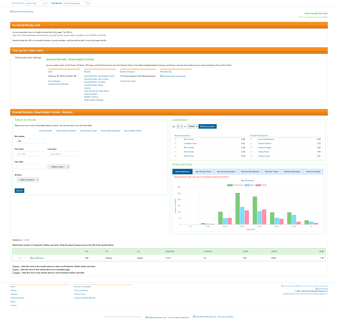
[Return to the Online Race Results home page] (21, 11)
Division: (18, 175)
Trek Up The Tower (128, 81)
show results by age (88, 131)
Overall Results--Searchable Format (99, 76)
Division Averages (292, 171)
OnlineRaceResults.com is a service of (305, 294)
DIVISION (170, 251)
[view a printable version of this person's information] (33, 258)
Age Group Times (203, 171)
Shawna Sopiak (264, 147)
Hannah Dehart (264, 143)
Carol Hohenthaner (266, 139)
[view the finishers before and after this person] (40, 258)
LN (138, 251)
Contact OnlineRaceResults (84, 298)
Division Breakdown (250, 171)
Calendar (14, 294)
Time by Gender (313, 171)
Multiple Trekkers (91, 97)
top (173, 126)
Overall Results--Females (94, 82)
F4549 (168, 258)
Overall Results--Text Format (96, 79)
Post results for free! (316, 13)
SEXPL (274, 251)
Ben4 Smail (189, 156)
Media (13, 302)
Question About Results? (58, 84)
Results (14, 290)
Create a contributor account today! (313, 17)
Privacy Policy (79, 294)
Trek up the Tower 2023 (27, 50)
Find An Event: (18, 3)
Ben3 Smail (189, 152)
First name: (19, 149)
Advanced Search (17, 298)
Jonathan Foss (190, 143)
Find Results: (56, 3)
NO (86, 251)
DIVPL (246, 251)
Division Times (271, 171)
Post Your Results (81, 290)
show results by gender (110, 131)
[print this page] (288, 286)
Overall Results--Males (93, 85)
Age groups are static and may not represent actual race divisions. (201, 177)
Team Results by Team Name (96, 91)
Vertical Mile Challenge (93, 100)
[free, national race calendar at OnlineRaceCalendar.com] (213, 316)
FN (106, 251)
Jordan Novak (264, 156)
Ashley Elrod (263, 152)
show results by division (66, 131)
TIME (321, 251)
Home (13, 287)
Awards (87, 88)
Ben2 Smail (189, 147)
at (185, 126)
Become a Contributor (82, 287)
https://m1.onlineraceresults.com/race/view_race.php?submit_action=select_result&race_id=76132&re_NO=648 (58, 35)
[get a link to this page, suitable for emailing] (312, 286)
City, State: (19, 162)
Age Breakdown (182, 171)
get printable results (133, 131)
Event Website (54, 81)
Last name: (52, 149)
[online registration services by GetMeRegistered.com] (167, 316)
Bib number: (20, 136)
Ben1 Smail (189, 139)
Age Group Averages (226, 171)
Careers (14, 305)
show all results (45, 131)
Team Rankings (90, 94)
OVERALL (208, 251)
